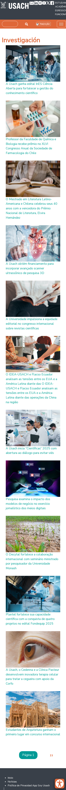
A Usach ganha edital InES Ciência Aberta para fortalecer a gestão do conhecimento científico (29, 88)
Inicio (10, 778)
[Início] (14, 5)
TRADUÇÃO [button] (44, 24)
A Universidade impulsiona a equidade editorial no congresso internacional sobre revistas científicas (31, 324)
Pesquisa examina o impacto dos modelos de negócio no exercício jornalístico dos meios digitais (28, 504)
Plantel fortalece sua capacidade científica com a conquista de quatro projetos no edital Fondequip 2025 (30, 619)
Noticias (12, 781)
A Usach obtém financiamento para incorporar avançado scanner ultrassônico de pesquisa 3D (30, 268)
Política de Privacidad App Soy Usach (29, 785)
